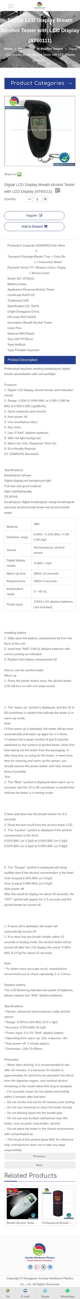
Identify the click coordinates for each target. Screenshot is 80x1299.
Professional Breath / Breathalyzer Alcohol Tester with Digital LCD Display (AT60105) (58, 1223)
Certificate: (14, 295)
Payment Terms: (18, 267)
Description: (15, 322)
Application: (15, 289)
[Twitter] (43, 1267)
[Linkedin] (30, 1267)
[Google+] (36, 1267)
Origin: (11, 311)
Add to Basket (32, 226)
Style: (11, 344)
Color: (11, 328)
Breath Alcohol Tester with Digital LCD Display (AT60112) (22, 1223)
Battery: (12, 284)
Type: (11, 350)
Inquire (31, 215)
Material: (13, 333)
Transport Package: (20, 256)
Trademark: (15, 300)
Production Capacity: (21, 245)
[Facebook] (50, 1267)
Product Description (23, 360)
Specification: (16, 306)
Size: (10, 339)
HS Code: (13, 317)
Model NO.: (15, 278)
